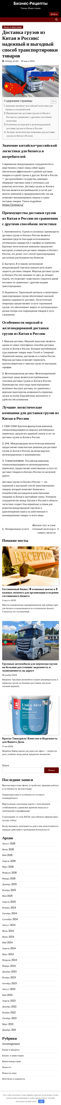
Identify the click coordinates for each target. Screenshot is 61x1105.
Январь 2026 (8, 878)
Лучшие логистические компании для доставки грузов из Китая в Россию (31, 133)
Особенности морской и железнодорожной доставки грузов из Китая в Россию (28, 126)
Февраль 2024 (9, 960)
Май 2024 (7, 942)
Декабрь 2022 (9, 1006)
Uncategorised (11, 1044)
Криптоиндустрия (11, 1061)
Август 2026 (8, 843)
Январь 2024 (9, 965)
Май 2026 (7, 855)
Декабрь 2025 (9, 884)
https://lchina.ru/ (12, 205)
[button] (52, 101)
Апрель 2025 (9, 901)
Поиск (5, 765)
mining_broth (11, 61)
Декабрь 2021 (9, 1029)
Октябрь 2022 (9, 1018)
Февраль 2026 (9, 872)
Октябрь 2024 (9, 913)
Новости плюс (9, 1073)
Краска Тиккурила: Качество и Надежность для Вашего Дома (30, 740)
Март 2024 (8, 954)
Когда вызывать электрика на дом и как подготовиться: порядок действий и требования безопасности (30, 827)
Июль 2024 (8, 930)
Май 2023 (7, 995)
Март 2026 (8, 866)
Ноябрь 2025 (9, 890)
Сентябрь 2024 (10, 919)
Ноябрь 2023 (9, 977)
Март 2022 (7, 1024)
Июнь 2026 (8, 849)
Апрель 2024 (9, 948)
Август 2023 (8, 989)
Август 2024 (8, 925)
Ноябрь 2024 (9, 907)
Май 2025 (7, 895)
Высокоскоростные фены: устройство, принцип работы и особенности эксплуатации (30, 787)
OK (41, 1101)
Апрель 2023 (9, 1000)
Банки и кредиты (10, 1049)
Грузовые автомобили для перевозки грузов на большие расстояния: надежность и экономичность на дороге (30, 667)
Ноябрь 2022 (9, 1012)
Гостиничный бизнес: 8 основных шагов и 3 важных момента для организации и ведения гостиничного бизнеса (30, 592)
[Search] (56, 19)
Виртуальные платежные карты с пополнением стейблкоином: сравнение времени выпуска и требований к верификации (26, 807)
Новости (6, 1067)
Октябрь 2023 (9, 983)
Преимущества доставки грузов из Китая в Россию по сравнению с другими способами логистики (29, 117)
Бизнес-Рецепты (30, 3)
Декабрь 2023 (9, 971)
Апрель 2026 (9, 861)
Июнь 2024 (8, 936)
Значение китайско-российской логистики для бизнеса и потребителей (29, 107)
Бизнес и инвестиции (13, 27)
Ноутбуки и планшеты (13, 1078)
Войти (54, 14)
